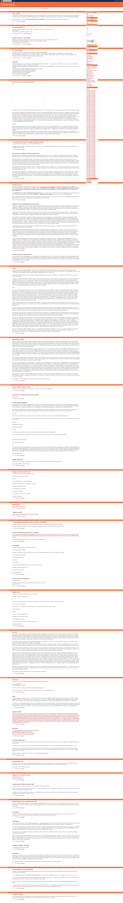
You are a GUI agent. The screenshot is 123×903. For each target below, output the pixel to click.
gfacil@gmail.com (44, 8)
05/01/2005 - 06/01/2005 (91, 116)
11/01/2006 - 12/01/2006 (91, 139)
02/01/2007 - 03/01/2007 (91, 142)
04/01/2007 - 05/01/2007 (91, 145)
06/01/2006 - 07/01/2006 (91, 132)
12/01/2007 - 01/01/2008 (91, 155)
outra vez (16, 388)
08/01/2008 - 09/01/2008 (91, 165)
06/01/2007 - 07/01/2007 (91, 147)
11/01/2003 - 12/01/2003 (91, 94)
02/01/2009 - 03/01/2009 (91, 172)
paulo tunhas (71, 826)
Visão (88, 62)
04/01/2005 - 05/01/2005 (91, 115)
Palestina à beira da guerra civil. (18, 506)
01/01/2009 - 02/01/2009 (91, 171)
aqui (42, 143)
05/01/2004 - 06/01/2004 (91, 101)
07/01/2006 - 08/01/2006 (91, 134)
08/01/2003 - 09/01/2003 (91, 90)
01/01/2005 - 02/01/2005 (91, 111)
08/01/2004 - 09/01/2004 (91, 105)
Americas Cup (22, 112)
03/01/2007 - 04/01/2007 (91, 144)
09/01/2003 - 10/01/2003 (91, 91)
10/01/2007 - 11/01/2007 (91, 152)
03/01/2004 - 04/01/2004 (91, 99)
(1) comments (22, 199)
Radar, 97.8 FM (90, 23)
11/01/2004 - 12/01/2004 (91, 109)
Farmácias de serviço (90, 78)
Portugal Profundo (68, 194)
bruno (14, 786)
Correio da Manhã (90, 58)
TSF (87, 22)
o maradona (34, 885)
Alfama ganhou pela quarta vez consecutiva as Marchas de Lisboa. (25, 514)
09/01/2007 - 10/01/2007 (91, 151)
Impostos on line (89, 74)
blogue (52, 19)
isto (20, 776)
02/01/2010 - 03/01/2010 (91, 176)
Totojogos (88, 83)
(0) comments (22, 21)
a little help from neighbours (42, 753)
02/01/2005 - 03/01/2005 (91, 112)
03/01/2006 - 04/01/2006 (91, 129)
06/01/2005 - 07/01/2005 (91, 117)
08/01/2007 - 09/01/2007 (91, 150)
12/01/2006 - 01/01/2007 (91, 140)
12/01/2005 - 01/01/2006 (91, 125)
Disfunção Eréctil (90, 76)
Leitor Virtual (89, 51)
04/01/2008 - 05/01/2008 (91, 160)
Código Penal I (89, 84)
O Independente (89, 63)
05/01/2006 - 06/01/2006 (91, 131)
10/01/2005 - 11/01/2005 (91, 122)
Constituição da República (91, 81)
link (18, 21)
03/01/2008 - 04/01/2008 (91, 159)
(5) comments (21, 724)
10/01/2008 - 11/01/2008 (91, 167)
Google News (89, 55)
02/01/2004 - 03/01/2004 (91, 97)
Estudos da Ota (89, 71)
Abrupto (26, 187)
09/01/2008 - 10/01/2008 (91, 166)
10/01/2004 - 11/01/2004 (91, 107)
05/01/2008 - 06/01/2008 (91, 161)
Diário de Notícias (90, 56)
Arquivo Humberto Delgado (91, 70)
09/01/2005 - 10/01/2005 (91, 121)
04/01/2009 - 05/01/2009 (91, 175)
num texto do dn (49, 217)
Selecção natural (16, 504)
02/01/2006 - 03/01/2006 (91, 127)
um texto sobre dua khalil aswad (36, 687)
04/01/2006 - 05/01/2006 (91, 130)
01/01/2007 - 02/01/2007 (91, 141)
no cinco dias (58, 217)
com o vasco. (15, 396)
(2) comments (21, 261)
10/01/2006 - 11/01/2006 (91, 137)
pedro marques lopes (44, 823)
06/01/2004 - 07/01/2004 (91, 102)
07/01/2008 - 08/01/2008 (91, 164)
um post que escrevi (40, 155)
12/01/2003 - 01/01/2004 (91, 95)
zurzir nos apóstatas (33, 823)
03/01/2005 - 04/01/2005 (91, 114)
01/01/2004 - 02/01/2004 (91, 96)
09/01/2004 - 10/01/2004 (91, 106)
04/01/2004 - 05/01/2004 (91, 100)
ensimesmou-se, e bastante (28, 155)
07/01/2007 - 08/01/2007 (91, 149)
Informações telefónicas (91, 75)
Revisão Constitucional (91, 80)
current (88, 89)
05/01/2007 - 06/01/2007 (91, 146)
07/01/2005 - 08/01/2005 (91, 119)
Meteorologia (89, 79)
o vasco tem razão (16, 698)
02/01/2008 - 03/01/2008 (91, 157)
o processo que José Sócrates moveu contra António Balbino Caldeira (45, 186)
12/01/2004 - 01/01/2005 (91, 110)
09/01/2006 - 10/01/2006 (91, 136)
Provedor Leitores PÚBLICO (91, 66)
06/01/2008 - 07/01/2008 (91, 162)
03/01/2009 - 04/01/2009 (91, 174)
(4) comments (21, 625)
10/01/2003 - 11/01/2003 (91, 92)
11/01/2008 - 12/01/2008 (91, 169)
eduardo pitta (15, 461)
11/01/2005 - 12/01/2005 (91, 124)
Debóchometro (89, 48)
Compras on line (90, 19)
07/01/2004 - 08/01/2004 (91, 104)
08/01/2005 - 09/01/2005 (91, 120)
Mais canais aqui (90, 16)
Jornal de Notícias (90, 57)
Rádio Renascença (90, 61)
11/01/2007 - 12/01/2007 (91, 154)
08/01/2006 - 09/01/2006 (91, 135)
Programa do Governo (90, 73)
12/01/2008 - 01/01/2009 (91, 170)
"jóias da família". (43, 52)
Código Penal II (89, 85)
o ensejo (66, 405)
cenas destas (17, 847)
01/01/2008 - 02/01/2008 (91, 156)
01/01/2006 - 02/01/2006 (91, 126)
